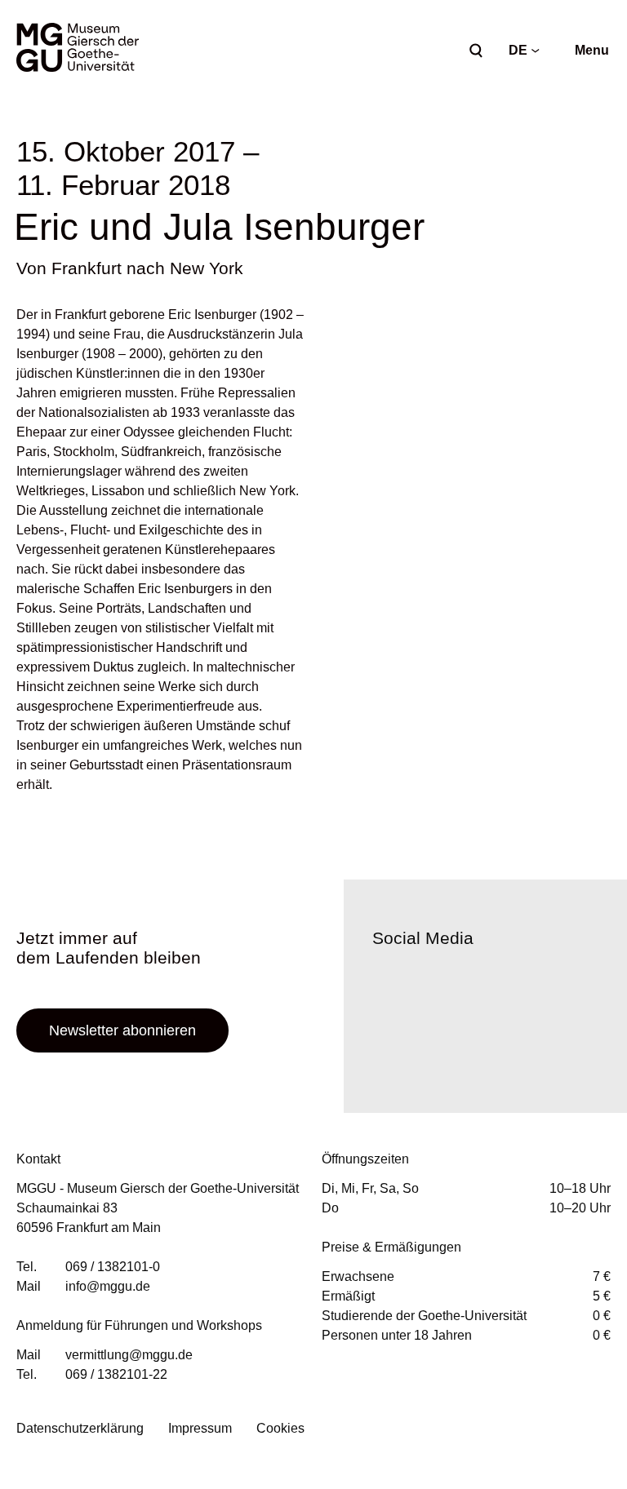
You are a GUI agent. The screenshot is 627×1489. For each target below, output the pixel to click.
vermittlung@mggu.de (129, 1355)
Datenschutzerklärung (80, 1428)
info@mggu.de (107, 1286)
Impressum (200, 1428)
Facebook (388, 1036)
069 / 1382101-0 (112, 1267)
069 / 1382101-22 (116, 1374)
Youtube (478, 1036)
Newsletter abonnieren (122, 1030)
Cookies (280, 1428)
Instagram (433, 1036)
